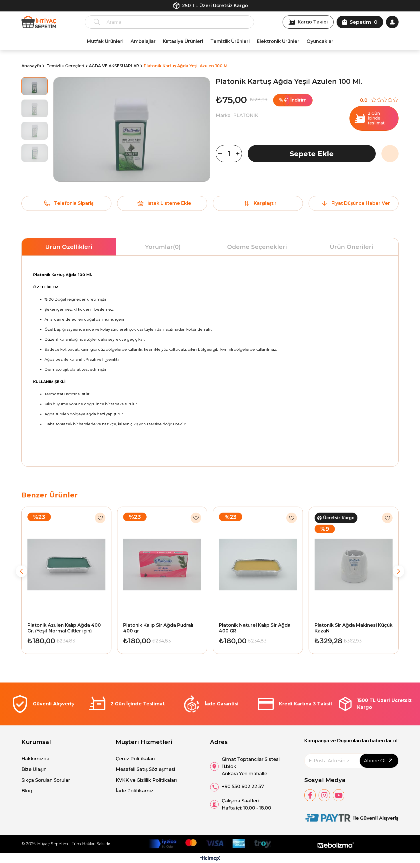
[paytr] (351, 818)
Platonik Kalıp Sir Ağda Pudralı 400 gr (158, 628)
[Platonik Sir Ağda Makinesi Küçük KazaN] (354, 564)
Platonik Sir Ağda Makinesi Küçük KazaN (354, 628)
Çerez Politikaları (135, 758)
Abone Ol (375, 760)
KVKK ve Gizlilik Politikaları (146, 780)
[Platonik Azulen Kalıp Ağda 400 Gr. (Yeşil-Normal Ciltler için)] (66, 564)
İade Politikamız (134, 790)
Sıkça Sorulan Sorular (45, 780)
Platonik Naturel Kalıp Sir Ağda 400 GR (255, 628)
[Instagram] (324, 795)
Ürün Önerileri (351, 246)
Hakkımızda (35, 758)
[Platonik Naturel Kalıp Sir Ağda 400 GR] (258, 564)
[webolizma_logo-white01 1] (335, 845)
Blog (26, 790)
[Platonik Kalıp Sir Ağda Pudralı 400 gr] (162, 564)
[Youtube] (338, 795)
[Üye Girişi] (392, 22)
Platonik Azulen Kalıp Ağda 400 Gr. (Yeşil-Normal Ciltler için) (64, 628)
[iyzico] (210, 843)
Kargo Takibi (313, 22)
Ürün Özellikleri (68, 246)
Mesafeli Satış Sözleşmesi (145, 769)
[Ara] (97, 22)
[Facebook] (310, 795)
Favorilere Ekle (100, 518)
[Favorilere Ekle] (390, 153)
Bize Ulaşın (34, 769)
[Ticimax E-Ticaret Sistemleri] (210, 859)
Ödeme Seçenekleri (257, 246)
